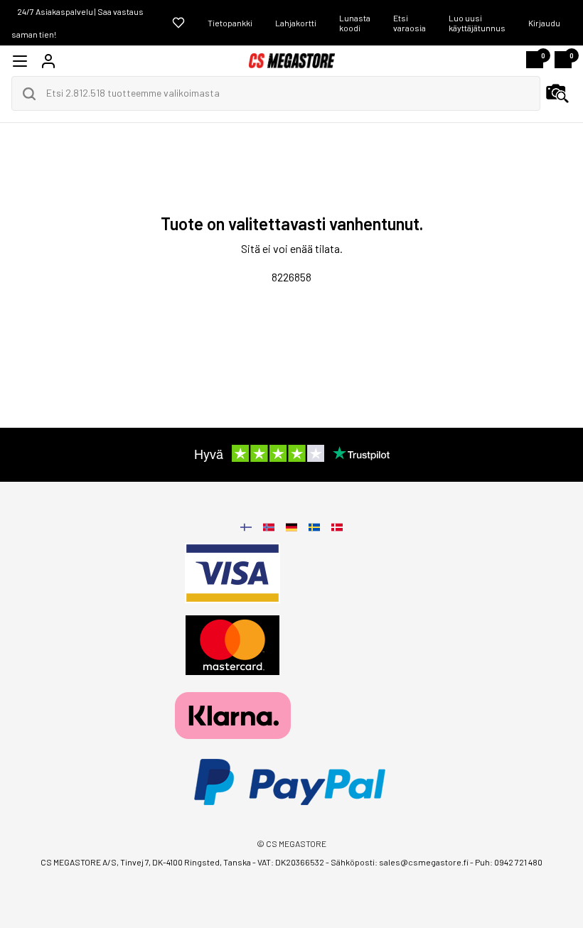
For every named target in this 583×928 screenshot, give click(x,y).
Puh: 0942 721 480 (508, 862)
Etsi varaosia (409, 23)
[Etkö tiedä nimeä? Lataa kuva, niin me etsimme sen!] (557, 94)
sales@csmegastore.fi (424, 862)
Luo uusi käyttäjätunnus (477, 23)
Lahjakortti (295, 23)
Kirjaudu (544, 23)
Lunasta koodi (354, 23)
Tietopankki (230, 23)
